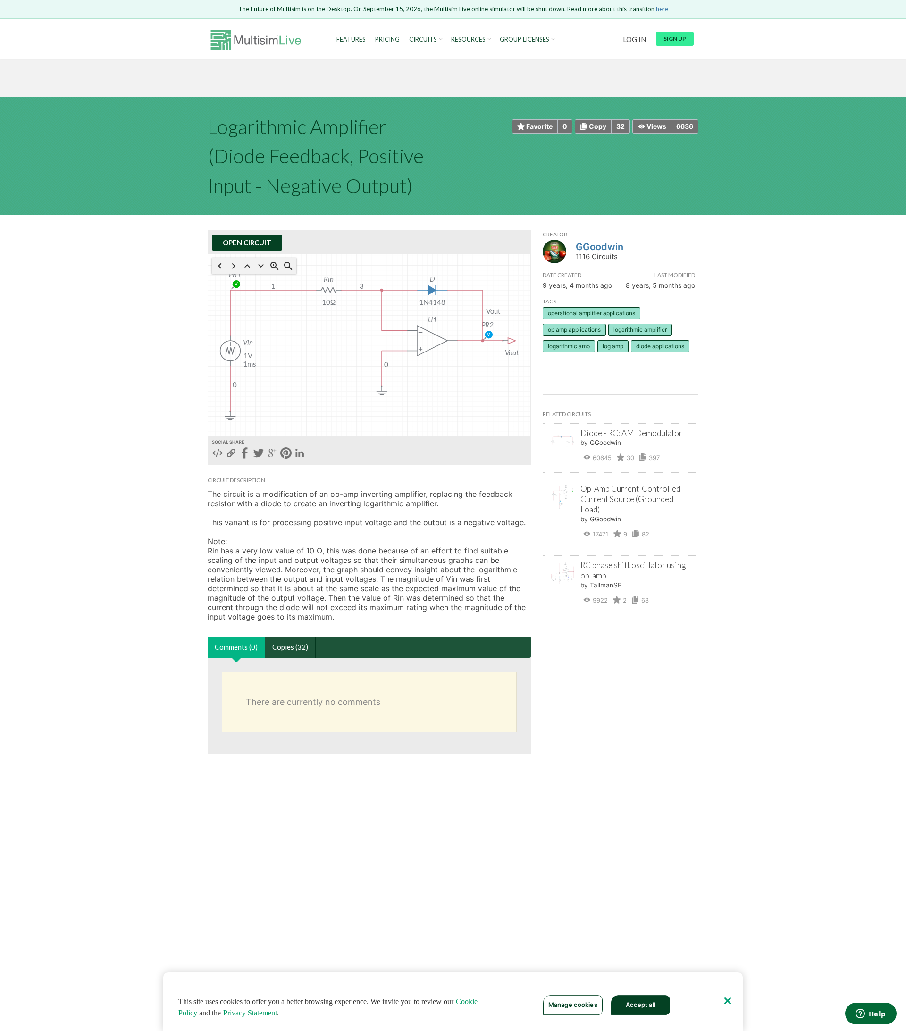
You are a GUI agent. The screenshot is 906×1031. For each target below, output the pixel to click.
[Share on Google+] (272, 454)
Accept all (640, 1004)
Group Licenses (524, 39)
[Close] (727, 1000)
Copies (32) (290, 647)
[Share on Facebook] (245, 454)
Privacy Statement (250, 1013)
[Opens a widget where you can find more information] (871, 1014)
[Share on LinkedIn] (299, 454)
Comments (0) (236, 647)
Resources (468, 39)
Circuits (423, 39)
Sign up (674, 38)
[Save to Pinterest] (286, 454)
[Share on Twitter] (258, 454)
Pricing (387, 39)
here (662, 9)
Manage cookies (572, 1004)
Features (351, 39)
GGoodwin (599, 246)
